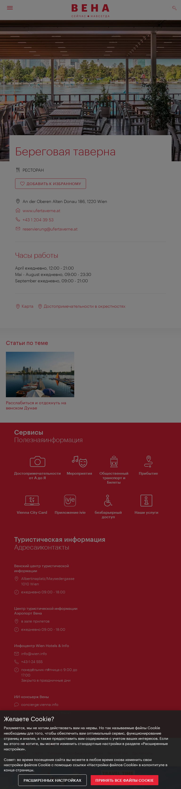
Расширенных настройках (53, 780)
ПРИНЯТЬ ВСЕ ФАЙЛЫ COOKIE (124, 780)
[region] (90, 749)
